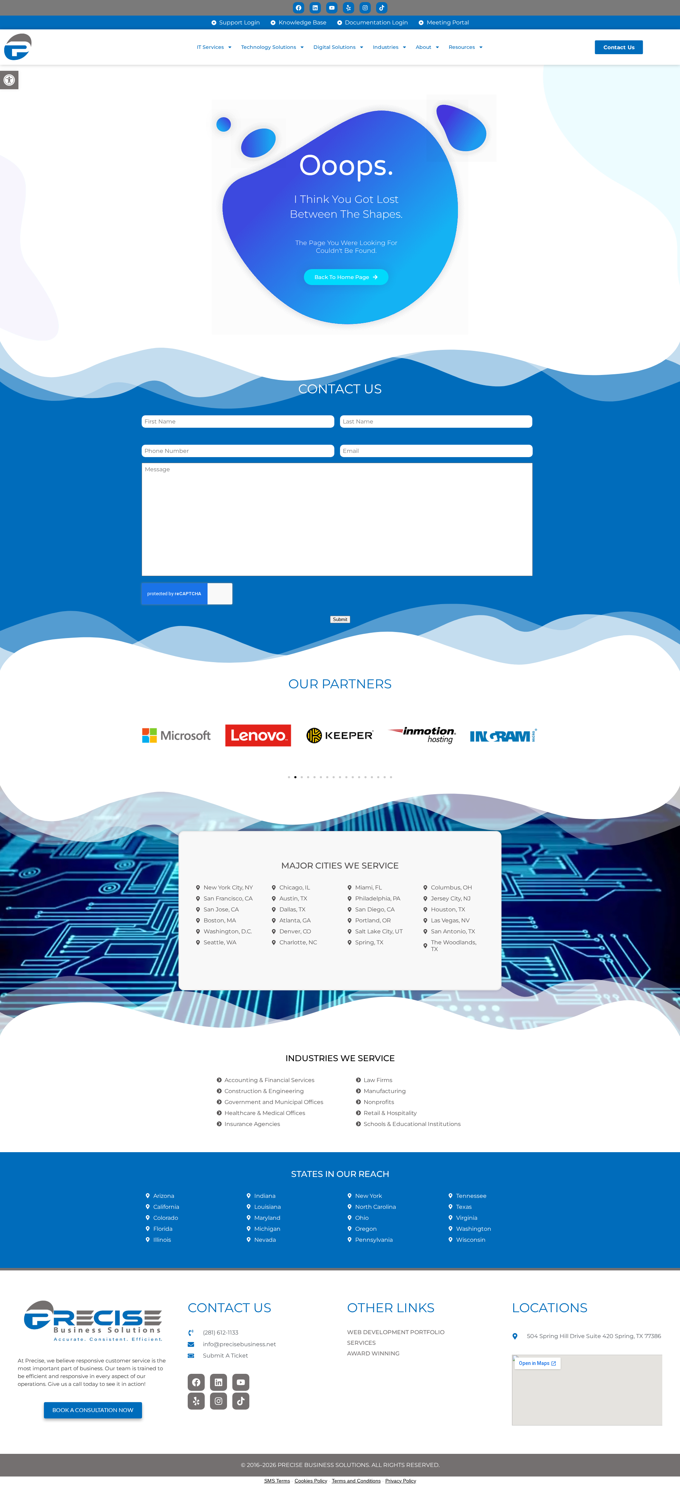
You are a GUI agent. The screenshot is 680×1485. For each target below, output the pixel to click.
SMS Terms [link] (277, 1481)
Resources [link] (462, 47)
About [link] (423, 47)
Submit (340, 619)
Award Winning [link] (373, 1353)
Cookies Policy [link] (311, 1481)
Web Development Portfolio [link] (395, 1332)
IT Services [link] (210, 47)
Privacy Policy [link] (400, 1481)
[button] (148, 735)
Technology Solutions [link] (268, 47)
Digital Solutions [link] (334, 47)
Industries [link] (385, 47)
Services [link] (361, 1342)
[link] (9, 80)
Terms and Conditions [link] (356, 1481)
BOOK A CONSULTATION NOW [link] (93, 1410)
